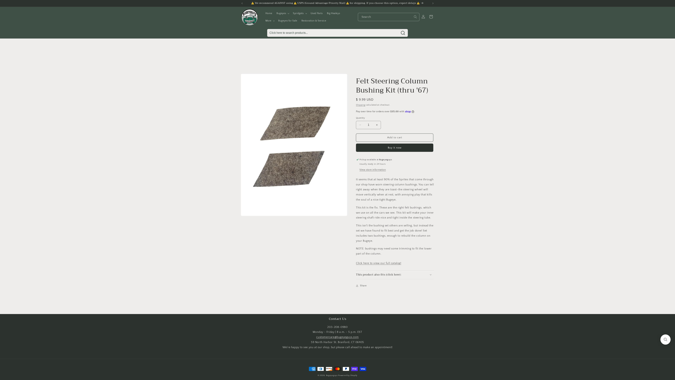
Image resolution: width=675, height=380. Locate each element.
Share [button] (363, 285)
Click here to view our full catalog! (378, 263)
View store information (372, 169)
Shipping (360, 105)
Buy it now (394, 147)
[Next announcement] (433, 3)
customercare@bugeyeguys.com (337, 337)
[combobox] (388, 17)
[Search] (415, 17)
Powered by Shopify (347, 375)
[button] (282, 13)
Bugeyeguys (332, 375)
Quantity (360, 118)
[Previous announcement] (242, 3)
